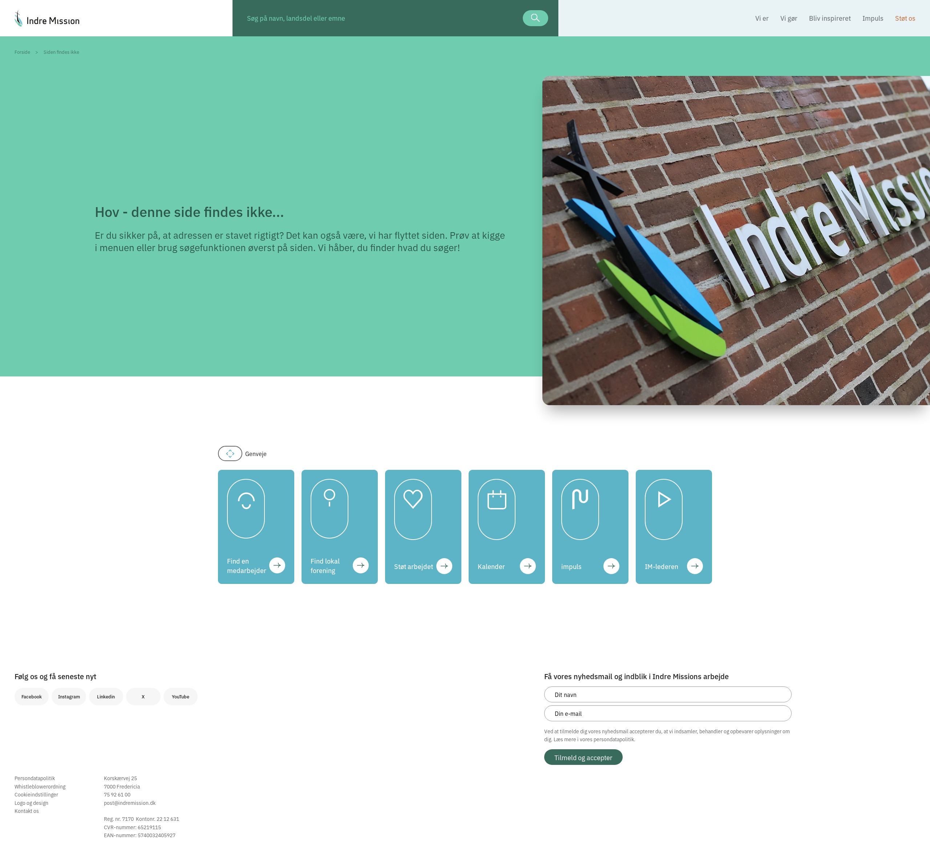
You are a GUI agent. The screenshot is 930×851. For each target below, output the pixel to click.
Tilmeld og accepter (583, 757)
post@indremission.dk (129, 802)
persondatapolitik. (614, 739)
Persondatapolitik (35, 778)
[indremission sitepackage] (116, 18)
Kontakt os (27, 810)
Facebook (31, 696)
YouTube (180, 696)
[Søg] (535, 18)
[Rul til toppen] (915, 830)
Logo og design (31, 802)
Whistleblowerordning (40, 786)
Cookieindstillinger (36, 794)
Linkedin (106, 696)
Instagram (69, 696)
